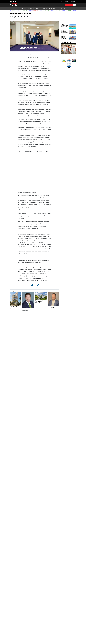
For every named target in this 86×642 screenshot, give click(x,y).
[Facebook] (10, 1)
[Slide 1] (69, 67)
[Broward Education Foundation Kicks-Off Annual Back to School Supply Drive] (63, 60)
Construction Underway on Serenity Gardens (64, 37)
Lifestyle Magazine (65, 1)
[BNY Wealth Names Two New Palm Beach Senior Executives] (53, 299)
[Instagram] (12, 1)
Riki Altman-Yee (18, 18)
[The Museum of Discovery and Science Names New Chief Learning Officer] (72, 32)
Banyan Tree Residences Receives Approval (14, 306)
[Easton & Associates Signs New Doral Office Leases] (41, 296)
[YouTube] (15, 1)
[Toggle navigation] (10, 5)
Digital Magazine (72, 1)
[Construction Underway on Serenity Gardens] (72, 38)
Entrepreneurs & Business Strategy (20, 13)
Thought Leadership (46, 8)
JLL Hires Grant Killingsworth (27, 309)
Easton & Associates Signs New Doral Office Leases (40, 301)
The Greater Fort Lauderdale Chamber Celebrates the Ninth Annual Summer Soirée (68, 55)
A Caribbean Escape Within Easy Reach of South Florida (64, 25)
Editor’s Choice (24, 8)
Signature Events (31, 8)
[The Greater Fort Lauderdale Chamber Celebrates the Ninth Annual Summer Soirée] (68, 49)
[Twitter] (13, 1)
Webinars (58, 8)
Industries (38, 8)
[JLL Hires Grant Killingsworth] (28, 300)
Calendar (53, 8)
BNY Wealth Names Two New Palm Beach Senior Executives (53, 307)
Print (31, 287)
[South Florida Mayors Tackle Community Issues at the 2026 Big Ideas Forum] (69, 63)
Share (37, 287)
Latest (63, 23)
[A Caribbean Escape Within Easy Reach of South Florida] (72, 26)
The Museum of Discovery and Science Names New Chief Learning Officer (64, 32)
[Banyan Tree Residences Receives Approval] (15, 299)
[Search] (74, 5)
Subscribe (69, 4)
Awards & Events (66, 42)
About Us (63, 8)
